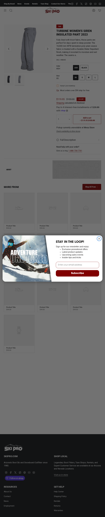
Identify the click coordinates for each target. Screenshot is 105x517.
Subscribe (77, 273)
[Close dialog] (99, 238)
